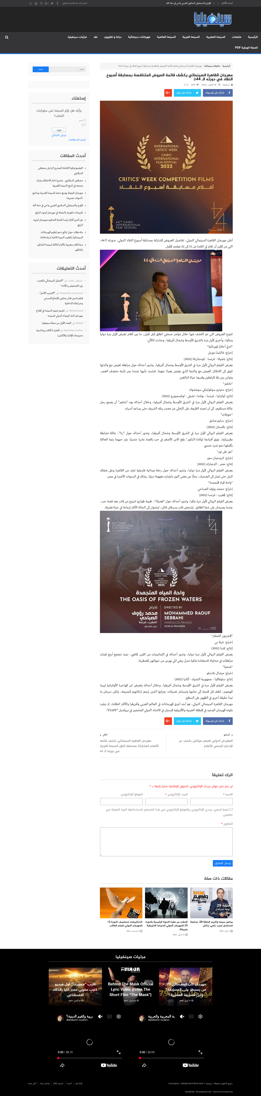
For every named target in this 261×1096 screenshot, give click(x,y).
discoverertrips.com (223, 1091)
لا (82, 125)
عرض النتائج (59, 135)
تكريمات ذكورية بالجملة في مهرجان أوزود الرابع (190, 3)
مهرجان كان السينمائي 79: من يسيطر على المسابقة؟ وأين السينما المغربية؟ (185, 989)
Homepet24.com (203, 1091)
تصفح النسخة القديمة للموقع (75, 3)
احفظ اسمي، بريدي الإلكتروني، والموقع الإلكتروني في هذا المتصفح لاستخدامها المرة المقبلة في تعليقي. (169, 812)
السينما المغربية (215, 37)
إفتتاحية (78, 1083)
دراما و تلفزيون (113, 37)
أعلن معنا (32, 1083)
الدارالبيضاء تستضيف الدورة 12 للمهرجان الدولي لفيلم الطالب (124, 923)
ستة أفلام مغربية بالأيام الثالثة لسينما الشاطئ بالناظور (60, 247)
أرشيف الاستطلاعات (77, 139)
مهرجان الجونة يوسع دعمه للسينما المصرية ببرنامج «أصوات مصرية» (57, 195)
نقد (95, 37)
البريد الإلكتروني (176, 794)
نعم (81, 120)
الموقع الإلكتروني (132, 794)
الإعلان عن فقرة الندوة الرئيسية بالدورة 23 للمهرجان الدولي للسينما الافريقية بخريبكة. (167, 925)
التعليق (227, 823)
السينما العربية (191, 37)
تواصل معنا (45, 1083)
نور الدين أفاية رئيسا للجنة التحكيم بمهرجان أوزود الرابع (58, 222)
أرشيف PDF (58, 1083)
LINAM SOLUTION (189, 1083)
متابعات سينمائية (212, 66)
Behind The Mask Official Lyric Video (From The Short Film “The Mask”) (130, 989)
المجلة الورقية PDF (246, 47)
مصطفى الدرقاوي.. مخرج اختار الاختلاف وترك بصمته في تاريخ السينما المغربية (59, 183)
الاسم (228, 794)
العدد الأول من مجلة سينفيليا (56, 323)
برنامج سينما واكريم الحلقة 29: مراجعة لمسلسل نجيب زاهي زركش (211, 923)
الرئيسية (253, 37)
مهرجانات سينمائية (139, 37)
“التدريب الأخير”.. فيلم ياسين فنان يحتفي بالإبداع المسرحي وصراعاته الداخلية (60, 298)
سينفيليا (226, 84)
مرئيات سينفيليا (77, 37)
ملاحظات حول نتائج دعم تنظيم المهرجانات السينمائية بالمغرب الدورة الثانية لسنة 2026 (61, 235)
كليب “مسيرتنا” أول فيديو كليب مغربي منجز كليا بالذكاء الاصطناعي (75, 989)
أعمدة (69, 1083)
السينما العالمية (166, 37)
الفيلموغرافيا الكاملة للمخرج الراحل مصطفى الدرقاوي (60, 170)
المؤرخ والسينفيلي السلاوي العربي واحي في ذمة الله (58, 205)
